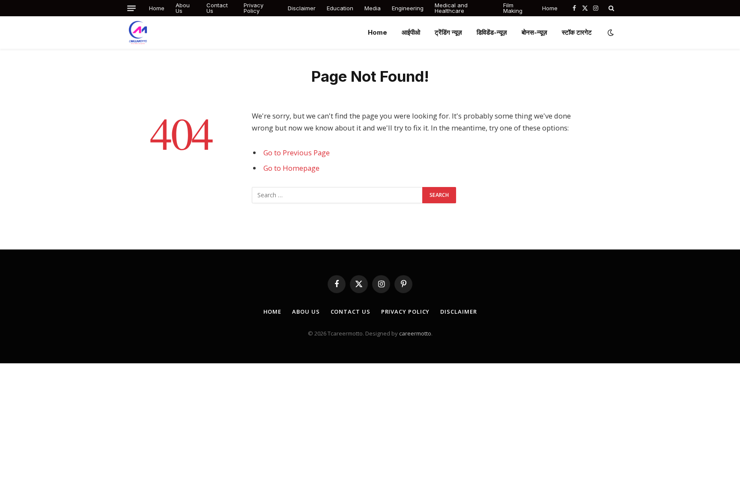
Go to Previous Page (296, 152)
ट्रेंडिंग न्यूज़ (448, 32)
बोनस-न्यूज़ (534, 32)
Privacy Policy (253, 8)
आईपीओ (411, 32)
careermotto (415, 333)
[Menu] (131, 8)
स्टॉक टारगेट (577, 32)
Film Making (512, 8)
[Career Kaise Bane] (138, 32)
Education (340, 8)
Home (156, 8)
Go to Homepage (291, 168)
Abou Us (183, 8)
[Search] (610, 8)
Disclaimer (302, 8)
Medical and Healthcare (451, 8)
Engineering (408, 8)
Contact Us (217, 8)
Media (372, 8)
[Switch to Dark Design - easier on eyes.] (610, 32)
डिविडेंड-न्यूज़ (492, 32)
